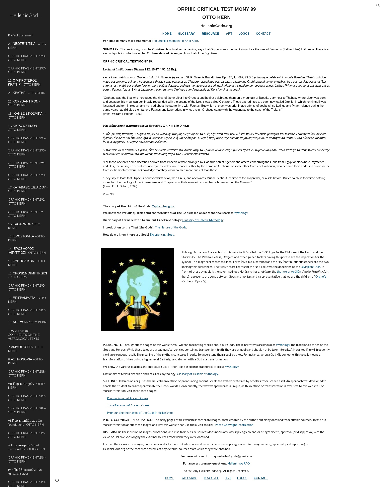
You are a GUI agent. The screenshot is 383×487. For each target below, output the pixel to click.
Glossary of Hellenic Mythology (202, 220)
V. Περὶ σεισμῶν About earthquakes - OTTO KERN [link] (26, 447)
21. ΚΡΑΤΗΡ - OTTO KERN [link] (26, 93)
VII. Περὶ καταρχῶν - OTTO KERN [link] (26, 385)
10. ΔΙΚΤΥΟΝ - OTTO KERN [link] (27, 322)
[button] (378, 5)
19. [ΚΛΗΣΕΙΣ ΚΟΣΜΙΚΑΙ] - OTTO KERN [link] (27, 115)
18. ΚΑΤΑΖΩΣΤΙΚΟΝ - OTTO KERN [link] (23, 127)
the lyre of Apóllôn (289, 271)
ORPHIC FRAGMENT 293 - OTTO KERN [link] (27, 177)
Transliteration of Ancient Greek (128, 405)
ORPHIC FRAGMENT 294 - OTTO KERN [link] (27, 164)
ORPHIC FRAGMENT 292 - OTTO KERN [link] (27, 201)
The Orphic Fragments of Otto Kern (175, 40)
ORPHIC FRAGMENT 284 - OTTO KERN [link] (27, 459)
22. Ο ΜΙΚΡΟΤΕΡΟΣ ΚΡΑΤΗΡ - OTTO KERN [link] (24, 82)
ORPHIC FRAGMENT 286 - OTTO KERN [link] (27, 410)
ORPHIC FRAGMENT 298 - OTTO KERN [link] (27, 57)
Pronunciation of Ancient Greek (127, 398)
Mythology (240, 213)
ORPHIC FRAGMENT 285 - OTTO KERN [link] (27, 434)
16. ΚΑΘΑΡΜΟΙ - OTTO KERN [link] (24, 226)
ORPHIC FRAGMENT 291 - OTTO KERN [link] (27, 213)
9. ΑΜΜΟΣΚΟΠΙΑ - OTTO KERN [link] (25, 348)
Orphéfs (320, 276)
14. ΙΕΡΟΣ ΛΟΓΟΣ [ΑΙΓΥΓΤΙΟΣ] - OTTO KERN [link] (27, 250)
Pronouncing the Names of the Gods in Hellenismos (140, 412)
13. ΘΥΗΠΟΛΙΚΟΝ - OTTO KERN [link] (26, 262)
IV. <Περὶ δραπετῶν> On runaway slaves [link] (25, 471)
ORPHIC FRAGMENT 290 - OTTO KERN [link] (27, 287)
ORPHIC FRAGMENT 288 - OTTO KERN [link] (27, 373)
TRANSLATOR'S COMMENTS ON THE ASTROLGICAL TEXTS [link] (24, 334)
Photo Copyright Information (234, 424)
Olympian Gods (310, 266)
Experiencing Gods (162, 234)
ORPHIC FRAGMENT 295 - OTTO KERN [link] (27, 152)
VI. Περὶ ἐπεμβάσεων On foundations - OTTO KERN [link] (26, 422)
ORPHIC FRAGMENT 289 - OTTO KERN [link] (27, 312)
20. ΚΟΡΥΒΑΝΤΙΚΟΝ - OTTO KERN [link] (24, 103)
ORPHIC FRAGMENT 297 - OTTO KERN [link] (27, 70)
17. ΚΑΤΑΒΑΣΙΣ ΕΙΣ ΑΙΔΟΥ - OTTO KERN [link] (27, 189)
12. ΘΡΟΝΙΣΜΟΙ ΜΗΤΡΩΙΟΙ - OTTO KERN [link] (27, 275)
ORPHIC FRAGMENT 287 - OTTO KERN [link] (27, 398)
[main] (216, 122)
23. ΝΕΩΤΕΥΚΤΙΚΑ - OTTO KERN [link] (27, 45)
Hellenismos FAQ (239, 463)
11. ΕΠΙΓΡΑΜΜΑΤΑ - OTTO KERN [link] (27, 299)
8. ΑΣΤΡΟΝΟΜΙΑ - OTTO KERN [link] (25, 361)
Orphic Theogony (163, 206)
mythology (283, 344)
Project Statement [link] (21, 35)
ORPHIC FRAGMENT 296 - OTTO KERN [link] (27, 140)
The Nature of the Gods (170, 227)
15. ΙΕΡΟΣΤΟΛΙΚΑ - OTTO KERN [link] (26, 238)
